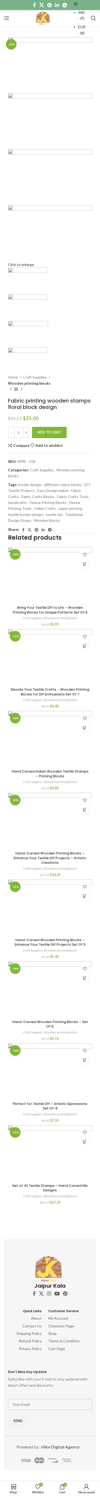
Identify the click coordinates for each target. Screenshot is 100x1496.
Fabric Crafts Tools (73, 496)
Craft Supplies (35, 377)
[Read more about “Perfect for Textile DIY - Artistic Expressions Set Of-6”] (84, 1060)
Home (13, 377)
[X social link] (42, 5)
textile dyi (54, 514)
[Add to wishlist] (84, 554)
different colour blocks (63, 484)
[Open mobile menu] (6, 18)
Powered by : (48, 1446)
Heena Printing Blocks (48, 502)
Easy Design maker (53, 490)
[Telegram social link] (65, 5)
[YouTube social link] (57, 1294)
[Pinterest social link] (49, 5)
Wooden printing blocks (29, 383)
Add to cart (49, 432)
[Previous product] (10, 389)
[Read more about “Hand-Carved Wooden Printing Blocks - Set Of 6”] (84, 978)
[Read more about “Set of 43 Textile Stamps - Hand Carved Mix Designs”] (84, 1142)
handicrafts (17, 502)
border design (29, 484)
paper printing (70, 508)
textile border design (25, 514)
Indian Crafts (45, 508)
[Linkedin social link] (57, 5)
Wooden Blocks (47, 520)
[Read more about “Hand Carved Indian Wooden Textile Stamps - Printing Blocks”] (84, 727)
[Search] (93, 18)
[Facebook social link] (34, 5)
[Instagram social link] (49, 1294)
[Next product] (21, 389)
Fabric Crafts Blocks (37, 496)
